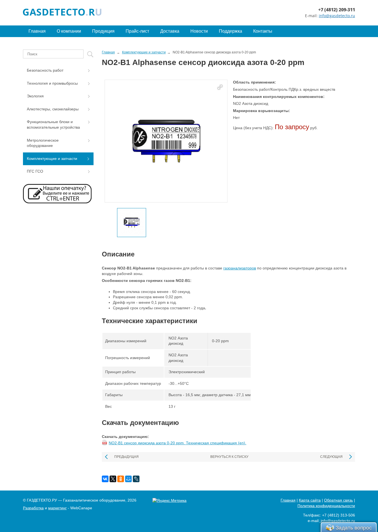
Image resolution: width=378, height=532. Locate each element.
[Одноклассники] (120, 479)
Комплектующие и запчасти (52, 158)
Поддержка (230, 31)
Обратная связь (338, 500)
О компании (69, 31)
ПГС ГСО (35, 171)
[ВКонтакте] (105, 479)
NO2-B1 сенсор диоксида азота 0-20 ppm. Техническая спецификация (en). (177, 443)
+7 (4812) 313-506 (338, 515)
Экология (35, 96)
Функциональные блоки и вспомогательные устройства (53, 124)
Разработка (33, 508)
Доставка (169, 31)
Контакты (262, 31)
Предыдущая (126, 457)
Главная (37, 31)
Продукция (103, 31)
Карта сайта (310, 500)
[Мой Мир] (128, 479)
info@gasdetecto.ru (337, 15)
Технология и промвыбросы (52, 83)
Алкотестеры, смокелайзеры (53, 109)
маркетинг (57, 508)
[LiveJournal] (136, 479)
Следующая (331, 457)
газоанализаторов (239, 268)
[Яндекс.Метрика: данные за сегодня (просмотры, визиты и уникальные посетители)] (169, 501)
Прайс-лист (137, 31)
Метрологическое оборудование (43, 143)
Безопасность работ (45, 70)
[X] (113, 479)
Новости (199, 31)
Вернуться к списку (229, 457)
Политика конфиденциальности (326, 506)
